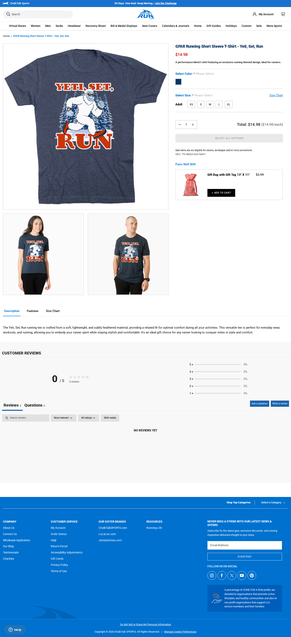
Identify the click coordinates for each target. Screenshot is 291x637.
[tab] (35, 406)
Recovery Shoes (96, 25)
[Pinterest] (251, 575)
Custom (246, 25)
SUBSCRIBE (245, 556)
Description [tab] (11, 311)
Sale (259, 25)
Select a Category (271, 502)
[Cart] (283, 14)
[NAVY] (178, 82)
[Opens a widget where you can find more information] (15, 630)
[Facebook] (221, 575)
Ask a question (260, 403)
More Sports (274, 25)
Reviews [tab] (12, 405)
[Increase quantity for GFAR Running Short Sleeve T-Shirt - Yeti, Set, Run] (193, 125)
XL (228, 104)
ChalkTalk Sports (19, 3)
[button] (17, 26)
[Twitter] (231, 575)
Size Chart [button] (276, 95)
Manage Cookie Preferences (180, 631)
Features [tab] (32, 311)
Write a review (279, 403)
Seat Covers (149, 25)
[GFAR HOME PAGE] (146, 14)
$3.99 (260, 175)
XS (191, 104)
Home (6, 35)
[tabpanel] (145, 444)
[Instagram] (211, 575)
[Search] (8, 14)
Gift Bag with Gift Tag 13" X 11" (228, 175)
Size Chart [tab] (53, 311)
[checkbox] (110, 418)
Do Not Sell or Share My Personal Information (145, 624)
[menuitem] (263, 14)
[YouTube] (241, 575)
